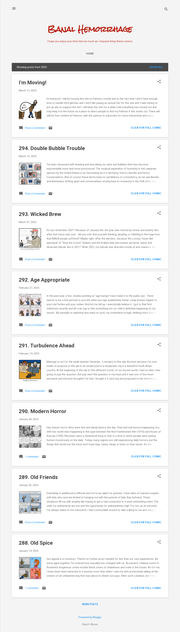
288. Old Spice (36, 543)
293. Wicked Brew (40, 214)
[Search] (166, 9)
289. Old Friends (38, 477)
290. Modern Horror (42, 411)
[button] (159, 81)
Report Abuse (90, 624)
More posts (90, 604)
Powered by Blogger (90, 617)
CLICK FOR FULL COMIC (146, 127)
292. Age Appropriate (44, 280)
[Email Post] (50, 129)
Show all (156, 67)
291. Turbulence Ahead (46, 345)
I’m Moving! (32, 82)
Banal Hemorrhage (90, 29)
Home (90, 53)
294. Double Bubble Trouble (52, 148)
